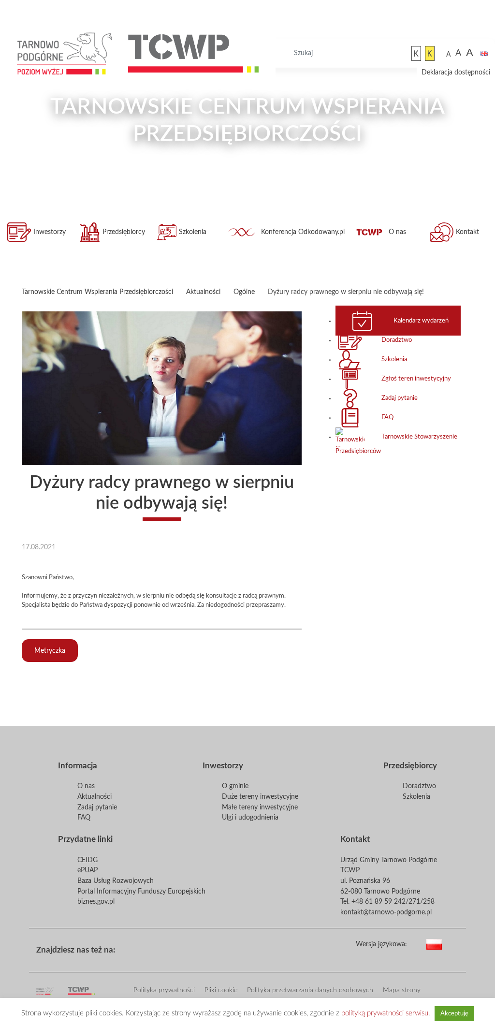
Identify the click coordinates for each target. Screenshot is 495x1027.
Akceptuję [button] (454, 1014)
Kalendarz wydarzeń (421, 320)
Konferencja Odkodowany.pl (303, 231)
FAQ (387, 417)
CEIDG (87, 860)
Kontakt (467, 231)
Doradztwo (396, 340)
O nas (397, 231)
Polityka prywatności (164, 990)
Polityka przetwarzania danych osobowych (310, 990)
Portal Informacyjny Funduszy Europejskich (141, 891)
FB (149, 946)
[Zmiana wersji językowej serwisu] (453, 943)
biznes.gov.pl (96, 901)
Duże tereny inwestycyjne (260, 796)
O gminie (235, 786)
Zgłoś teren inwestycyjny (416, 378)
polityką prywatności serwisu (384, 1013)
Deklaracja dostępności (456, 72)
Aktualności (94, 796)
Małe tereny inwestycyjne (260, 807)
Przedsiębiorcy (123, 231)
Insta (180, 946)
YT (165, 946)
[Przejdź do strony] (65, 53)
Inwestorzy (49, 231)
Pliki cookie (220, 990)
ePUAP (87, 870)
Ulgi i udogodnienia (250, 817)
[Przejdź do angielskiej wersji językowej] (484, 53)
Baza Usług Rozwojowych (115, 880)
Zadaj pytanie (399, 398)
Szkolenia (192, 231)
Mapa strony (402, 990)
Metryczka (49, 650)
